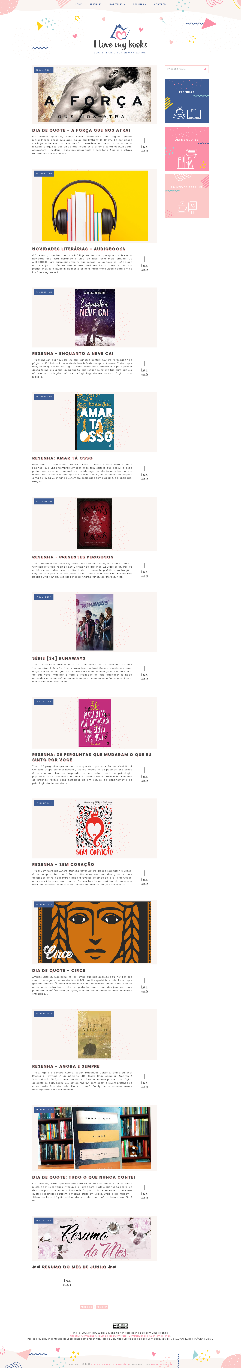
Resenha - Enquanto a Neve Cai (73, 353)
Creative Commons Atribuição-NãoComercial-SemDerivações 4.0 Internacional (120, 1335)
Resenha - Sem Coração (63, 864)
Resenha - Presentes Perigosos (73, 557)
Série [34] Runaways (59, 658)
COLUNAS (138, 4)
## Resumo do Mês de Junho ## (74, 1267)
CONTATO (160, 4)
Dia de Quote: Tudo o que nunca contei (83, 1177)
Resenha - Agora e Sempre (66, 1066)
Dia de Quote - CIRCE (59, 970)
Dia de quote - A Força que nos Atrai (81, 130)
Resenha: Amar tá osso (62, 458)
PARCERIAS (116, 4)
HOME (78, 4)
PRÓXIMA (102, 1307)
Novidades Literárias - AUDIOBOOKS (79, 249)
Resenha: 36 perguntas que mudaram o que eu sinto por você (92, 757)
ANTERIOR (86, 1307)
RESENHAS (96, 4)
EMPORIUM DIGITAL (161, 1364)
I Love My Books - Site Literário (110, 1364)
